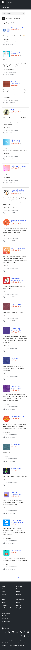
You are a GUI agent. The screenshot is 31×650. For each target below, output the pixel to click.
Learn (3, 599)
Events (18, 602)
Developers (5, 605)
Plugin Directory (6, 7)
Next (18, 577)
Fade (13, 110)
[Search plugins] (23, 13)
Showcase (19, 586)
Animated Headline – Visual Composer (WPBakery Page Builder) (17, 191)
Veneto (7, 628)
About (3, 586)
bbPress (5, 618)
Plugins (18, 591)
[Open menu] (28, 2)
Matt (4, 616)
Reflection (14, 358)
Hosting (4, 591)
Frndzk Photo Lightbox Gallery (16, 329)
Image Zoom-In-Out (17, 304)
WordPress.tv (6, 608)
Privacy (4, 594)
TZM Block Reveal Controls (16, 493)
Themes (18, 589)
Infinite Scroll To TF (17, 416)
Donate (19, 605)
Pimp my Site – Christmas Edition (17, 279)
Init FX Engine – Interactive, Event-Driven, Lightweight (17, 141)
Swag (18, 608)
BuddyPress (6, 621)
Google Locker (16, 550)
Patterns (18, 594)
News (3, 589)
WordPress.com (7, 613)
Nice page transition (18, 28)
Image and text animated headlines (17, 521)
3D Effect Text (16, 444)
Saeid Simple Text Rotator (15, 83)
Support (4, 602)
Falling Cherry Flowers (18, 166)
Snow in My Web (16, 468)
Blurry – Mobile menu (18, 248)
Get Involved (20, 599)
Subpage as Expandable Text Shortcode (19, 221)
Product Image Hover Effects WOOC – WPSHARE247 (18, 53)
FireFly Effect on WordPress (16, 387)
